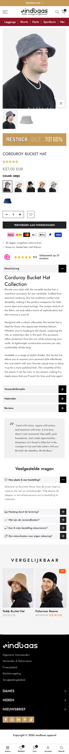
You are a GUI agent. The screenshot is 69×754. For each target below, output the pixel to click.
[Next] (62, 21)
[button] (10, 161)
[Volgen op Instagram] (12, 720)
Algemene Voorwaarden (16, 655)
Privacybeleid (10, 667)
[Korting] (34, 139)
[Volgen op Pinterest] (25, 720)
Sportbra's (49, 22)
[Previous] (6, 21)
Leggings (10, 22)
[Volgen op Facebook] (6, 720)
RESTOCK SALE (33, 3)
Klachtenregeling (12, 673)
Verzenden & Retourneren (17, 661)
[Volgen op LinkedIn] (18, 720)
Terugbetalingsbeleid (14, 680)
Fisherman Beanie (46, 611)
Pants (35, 22)
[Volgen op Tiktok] (31, 720)
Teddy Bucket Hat (13, 611)
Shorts (24, 22)
